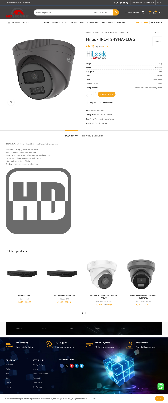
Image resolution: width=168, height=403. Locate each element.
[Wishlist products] (143, 12)
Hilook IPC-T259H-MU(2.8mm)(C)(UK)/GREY (143, 296)
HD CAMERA (100, 114)
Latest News (37, 382)
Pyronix (19, 328)
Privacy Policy (38, 364)
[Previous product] (155, 32)
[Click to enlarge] (11, 102)
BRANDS (96, 33)
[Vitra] (149, 328)
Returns (35, 369)
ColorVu (93, 119)
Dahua (97, 328)
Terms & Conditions (40, 374)
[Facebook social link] (114, 2)
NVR (67, 299)
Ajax (123, 328)
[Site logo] (18, 12)
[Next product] (161, 32)
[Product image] (24, 274)
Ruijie (8, 378)
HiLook (104, 33)
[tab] (71, 134)
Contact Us (37, 378)
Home (88, 33)
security (101, 119)
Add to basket (106, 94)
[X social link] (117, 2)
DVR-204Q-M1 (24, 295)
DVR (21, 299)
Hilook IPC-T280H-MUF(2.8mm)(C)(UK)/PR (104, 296)
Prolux (8, 369)
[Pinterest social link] (120, 2)
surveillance (109, 119)
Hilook (8, 387)
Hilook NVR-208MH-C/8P (64, 295)
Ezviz (71, 328)
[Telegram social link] (127, 2)
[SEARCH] (116, 12)
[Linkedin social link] (124, 2)
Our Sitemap (37, 387)
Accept (159, 399)
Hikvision (157, 41)
